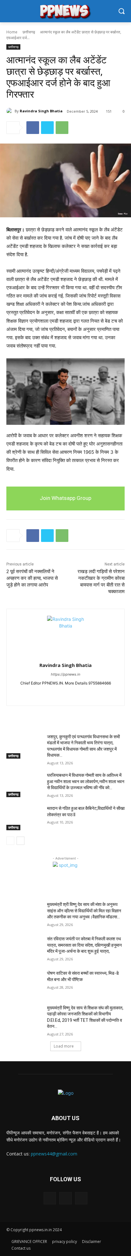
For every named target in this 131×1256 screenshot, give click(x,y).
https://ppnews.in (65, 674)
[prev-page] (10, 841)
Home (11, 32)
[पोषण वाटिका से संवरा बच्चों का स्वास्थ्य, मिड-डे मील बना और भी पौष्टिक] (24, 982)
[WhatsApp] (62, 127)
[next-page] (20, 841)
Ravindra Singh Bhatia (41, 111)
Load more (64, 1046)
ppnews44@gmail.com (54, 1154)
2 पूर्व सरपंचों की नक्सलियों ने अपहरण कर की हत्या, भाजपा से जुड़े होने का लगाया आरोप (32, 578)
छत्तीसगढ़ (29, 32)
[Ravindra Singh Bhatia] (10, 111)
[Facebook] (32, 127)
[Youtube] (76, 693)
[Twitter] (47, 127)
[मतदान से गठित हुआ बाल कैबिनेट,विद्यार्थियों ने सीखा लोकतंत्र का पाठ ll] (24, 817)
